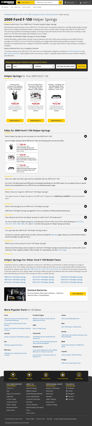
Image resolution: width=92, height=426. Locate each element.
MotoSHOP (49, 391)
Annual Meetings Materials (34, 394)
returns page (62, 250)
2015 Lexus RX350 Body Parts (70, 318)
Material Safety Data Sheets (35, 407)
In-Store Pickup (11, 399)
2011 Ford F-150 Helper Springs (43, 277)
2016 (33, 224)
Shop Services (50, 402)
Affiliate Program (31, 391)
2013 (81, 222)
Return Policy (10, 410)
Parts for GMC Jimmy (39, 328)
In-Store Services (11, 402)
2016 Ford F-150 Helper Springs (71, 280)
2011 (10, 224)
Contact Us (9, 388)
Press (28, 410)
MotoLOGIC (49, 394)
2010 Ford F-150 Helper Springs (15, 282)
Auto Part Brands (31, 388)
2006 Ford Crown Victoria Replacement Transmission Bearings (16, 319)
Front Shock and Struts (74, 51)
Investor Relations (32, 405)
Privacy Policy (30, 419)
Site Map (49, 419)
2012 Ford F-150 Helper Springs (43, 280)
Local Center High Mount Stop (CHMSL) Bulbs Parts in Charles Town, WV (45, 351)
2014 (77, 222)
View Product (15, 121)
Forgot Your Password (13, 394)
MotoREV (49, 396)
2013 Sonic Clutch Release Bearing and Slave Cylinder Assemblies (45, 342)
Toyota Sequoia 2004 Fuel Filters (71, 355)
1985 (18, 224)
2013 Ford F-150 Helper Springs (43, 282)
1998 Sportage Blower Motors (13, 345)
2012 (6, 224)
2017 (26, 224)
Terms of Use (40, 419)
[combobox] (49, 2)
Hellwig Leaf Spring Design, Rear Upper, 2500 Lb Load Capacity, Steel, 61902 (27, 169)
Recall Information (12, 407)
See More (15, 110)
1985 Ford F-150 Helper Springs (15, 280)
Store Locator (30, 413)
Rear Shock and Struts (11, 53)
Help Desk (9, 396)
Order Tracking (11, 405)
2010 (14, 224)
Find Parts (81, 66)
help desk (54, 235)
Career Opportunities (32, 396)
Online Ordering (51, 399)
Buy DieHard (78, 293)
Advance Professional (52, 388)
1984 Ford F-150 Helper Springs (15, 277)
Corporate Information (33, 399)
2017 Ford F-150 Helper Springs (71, 282)
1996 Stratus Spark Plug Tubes (71, 363)
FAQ (7, 391)
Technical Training (51, 405)
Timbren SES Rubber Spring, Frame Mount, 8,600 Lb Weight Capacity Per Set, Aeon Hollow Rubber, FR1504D (27, 148)
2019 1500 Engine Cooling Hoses (71, 327)
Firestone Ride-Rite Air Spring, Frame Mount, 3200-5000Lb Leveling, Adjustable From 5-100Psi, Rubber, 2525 (27, 159)
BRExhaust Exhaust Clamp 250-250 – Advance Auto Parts (44, 319)
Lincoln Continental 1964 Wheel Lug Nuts (17, 337)
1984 (22, 224)
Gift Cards (29, 402)
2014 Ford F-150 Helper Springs (71, 277)
